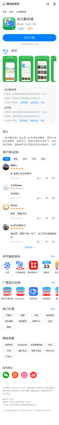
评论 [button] (14, 50)
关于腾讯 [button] (6, 387)
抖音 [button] (50, 344)
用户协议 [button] (6, 393)
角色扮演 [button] (50, 315)
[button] (11, 3)
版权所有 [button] (16, 390)
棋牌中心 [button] (36, 321)
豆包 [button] (9, 350)
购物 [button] (9, 327)
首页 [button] (5, 11)
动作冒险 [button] (9, 321)
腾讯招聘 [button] (50, 387)
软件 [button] (11, 11)
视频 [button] (23, 315)
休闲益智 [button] (23, 321)
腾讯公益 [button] (6, 390)
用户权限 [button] (26, 390)
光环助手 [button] (9, 344)
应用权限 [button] (24, 102)
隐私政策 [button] (35, 102)
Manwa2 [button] (50, 350)
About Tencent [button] (19, 387)
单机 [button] (36, 315)
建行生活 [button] (23, 350)
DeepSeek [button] (22, 344)
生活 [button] (50, 321)
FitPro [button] (8, 356)
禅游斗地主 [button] (36, 350)
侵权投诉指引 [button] (46, 390)
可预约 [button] (9, 315)
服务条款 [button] (31, 387)
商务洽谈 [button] (41, 387)
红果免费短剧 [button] (36, 344)
